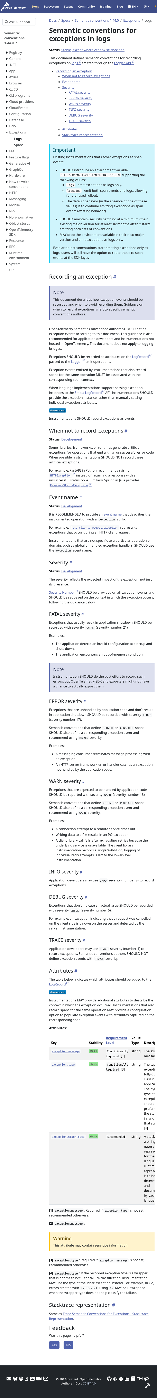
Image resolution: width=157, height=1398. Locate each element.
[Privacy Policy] (133, 1379)
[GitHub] (109, 1379)
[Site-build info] (147, 1385)
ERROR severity (80, 98)
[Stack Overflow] (26, 1379)
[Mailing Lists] (9, 1379)
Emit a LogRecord (88, 392)
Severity (68, 87)
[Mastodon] (21, 1379)
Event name (71, 82)
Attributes (70, 129)
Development (71, 439)
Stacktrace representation (82, 135)
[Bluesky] (15, 1379)
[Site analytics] (45, 1379)
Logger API (122, 63)
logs (75, 63)
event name (112, 514)
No (68, 1345)
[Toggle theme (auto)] (146, 6)
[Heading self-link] (114, 276)
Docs (53, 20)
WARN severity (80, 104)
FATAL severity (79, 92)
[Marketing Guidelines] (146, 1379)
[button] (133, 6)
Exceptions (131, 20)
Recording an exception (74, 71)
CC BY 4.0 (89, 1383)
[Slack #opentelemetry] (121, 1379)
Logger (76, 361)
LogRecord (140, 356)
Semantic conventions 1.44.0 (97, 20)
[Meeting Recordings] (39, 1379)
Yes (54, 1345)
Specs (65, 20)
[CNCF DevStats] (127, 1379)
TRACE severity (80, 121)
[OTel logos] (32, 1379)
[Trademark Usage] (139, 1379)
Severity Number (62, 592)
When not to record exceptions (86, 76)
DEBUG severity (81, 115)
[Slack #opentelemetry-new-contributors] (115, 1379)
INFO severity (79, 109)
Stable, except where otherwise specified (92, 50)
